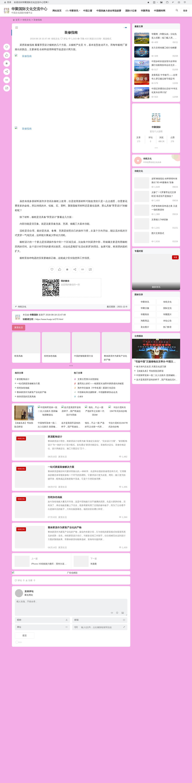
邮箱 (76, 620)
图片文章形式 (158, 233)
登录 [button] (9, 2)
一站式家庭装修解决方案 (28, 383)
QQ (76, 627)
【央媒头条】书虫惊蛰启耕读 (150, 371)
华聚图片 (167, 314)
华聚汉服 (145, 308)
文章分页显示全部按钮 (88, 379)
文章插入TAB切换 (160, 219)
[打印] (78, 38)
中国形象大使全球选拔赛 (108, 10)
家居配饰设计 (23, 379)
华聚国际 (34, 314)
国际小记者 (131, 10)
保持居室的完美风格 (26, 396)
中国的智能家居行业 (83, 356)
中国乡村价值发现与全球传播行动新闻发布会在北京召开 (164, 65)
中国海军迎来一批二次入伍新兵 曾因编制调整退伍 (24, 427)
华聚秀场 (145, 10)
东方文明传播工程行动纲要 (164, 47)
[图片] (122, 613)
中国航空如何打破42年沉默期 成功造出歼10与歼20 (118, 427)
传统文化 (26, 20)
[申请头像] (124, 592)
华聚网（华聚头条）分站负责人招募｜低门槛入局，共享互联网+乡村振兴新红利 (164, 38)
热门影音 (167, 327)
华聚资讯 (145, 302)
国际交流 (167, 308)
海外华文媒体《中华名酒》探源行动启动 (96, 388)
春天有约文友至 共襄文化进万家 (151, 366)
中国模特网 (159, 10)
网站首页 (57, 10)
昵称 (19, 620)
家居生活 (62, 456)
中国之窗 (87, 10)
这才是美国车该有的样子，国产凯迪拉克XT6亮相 (47, 427)
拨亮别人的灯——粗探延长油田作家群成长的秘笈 (101, 383)
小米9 (80, 396)
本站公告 (167, 320)
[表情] (117, 613)
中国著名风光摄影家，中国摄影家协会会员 (97, 392)
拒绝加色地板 (50, 356)
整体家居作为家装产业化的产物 (31, 392)
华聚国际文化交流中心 (29, 9)
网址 (19, 627)
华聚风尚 (145, 314)
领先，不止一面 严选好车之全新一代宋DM (71, 427)
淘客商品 (145, 320)
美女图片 (145, 327)
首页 (17, 20)
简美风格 (18, 356)
